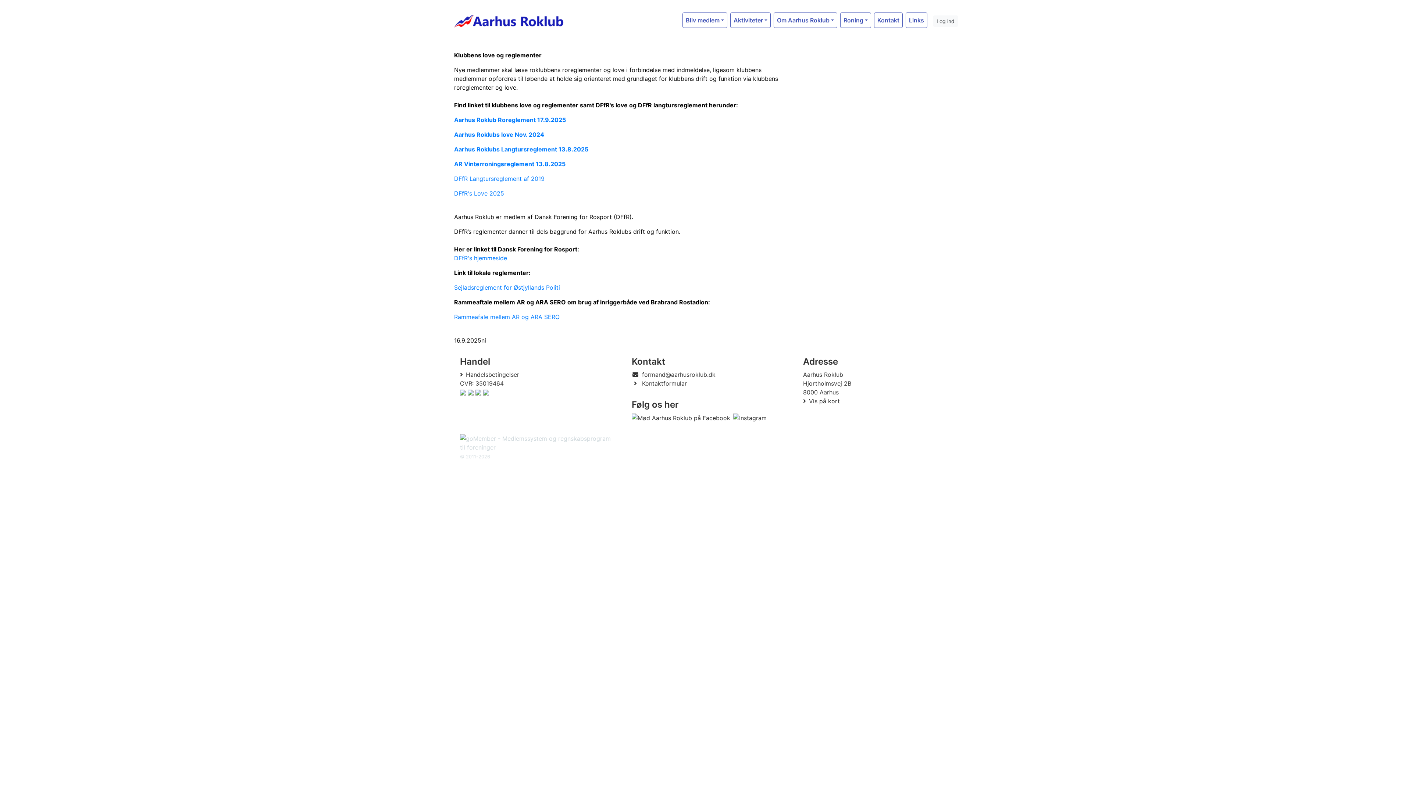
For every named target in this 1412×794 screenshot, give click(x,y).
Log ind (946, 21)
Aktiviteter (748, 20)
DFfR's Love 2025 (479, 193)
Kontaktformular (664, 383)
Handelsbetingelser (492, 374)
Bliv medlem (703, 20)
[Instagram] (750, 418)
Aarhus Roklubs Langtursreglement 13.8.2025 (521, 149)
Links (916, 20)
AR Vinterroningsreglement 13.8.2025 (510, 164)
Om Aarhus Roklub (803, 20)
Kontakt (888, 20)
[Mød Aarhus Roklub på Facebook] (681, 418)
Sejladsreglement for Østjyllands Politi (507, 287)
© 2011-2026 (475, 456)
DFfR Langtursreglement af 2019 (499, 178)
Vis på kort (824, 401)
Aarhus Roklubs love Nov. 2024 (499, 134)
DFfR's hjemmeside (480, 258)
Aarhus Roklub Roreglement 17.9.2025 (510, 120)
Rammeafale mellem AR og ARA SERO (507, 317)
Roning (853, 20)
